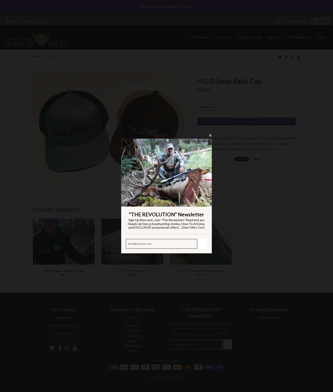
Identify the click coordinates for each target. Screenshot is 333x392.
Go (203, 243)
